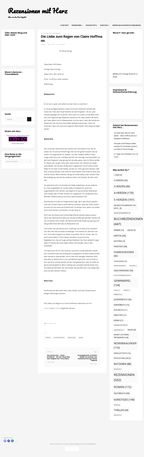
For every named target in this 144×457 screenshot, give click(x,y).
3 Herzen (47, 337)
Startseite (64, 25)
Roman (81, 337)
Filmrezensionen (124, 254)
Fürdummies (120, 261)
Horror (126, 290)
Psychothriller (122, 358)
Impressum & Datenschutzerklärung (126, 25)
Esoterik (119, 241)
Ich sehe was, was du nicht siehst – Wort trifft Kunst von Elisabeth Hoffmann (125, 136)
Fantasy (120, 246)
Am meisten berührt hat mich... (125, 206)
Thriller (121, 410)
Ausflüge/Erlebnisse (122, 213)
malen (132, 330)
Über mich (118, 415)
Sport (117, 405)
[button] (5, 441)
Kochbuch (120, 310)
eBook (131, 230)
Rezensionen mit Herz (37, 10)
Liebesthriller (119, 330)
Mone (44, 44)
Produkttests (91, 25)
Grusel (117, 290)
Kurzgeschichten (120, 325)
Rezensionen (77, 25)
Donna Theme (74, 444)
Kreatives (120, 315)
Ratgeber (122, 364)
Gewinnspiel (122, 283)
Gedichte (133, 265)
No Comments (61, 44)
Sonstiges (104, 25)
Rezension (118, 369)
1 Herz (118, 175)
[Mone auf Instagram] (76, 449)
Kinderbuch (121, 305)
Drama (119, 230)
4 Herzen (123, 193)
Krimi (118, 320)
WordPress (92, 444)
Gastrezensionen (120, 265)
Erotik (120, 235)
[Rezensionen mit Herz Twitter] (72, 449)
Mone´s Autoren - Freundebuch (122, 336)
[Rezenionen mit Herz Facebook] (67, 449)
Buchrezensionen (46, 33)
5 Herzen (124, 199)
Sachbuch (122, 393)
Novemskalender (125, 345)
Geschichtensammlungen (122, 275)
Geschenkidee (123, 270)
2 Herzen (120, 180)
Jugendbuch (122, 299)
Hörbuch (118, 294)
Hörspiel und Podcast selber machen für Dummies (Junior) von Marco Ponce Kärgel (125, 146)
